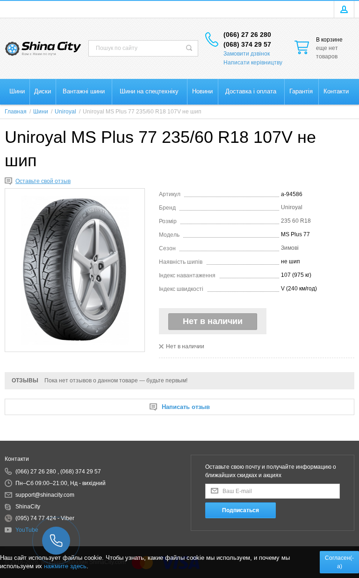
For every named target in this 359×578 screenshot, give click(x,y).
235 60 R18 (296, 221)
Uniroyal (291, 207)
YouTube (26, 530)
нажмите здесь (65, 566)
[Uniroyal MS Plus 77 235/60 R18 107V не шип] (74, 270)
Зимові (290, 248)
